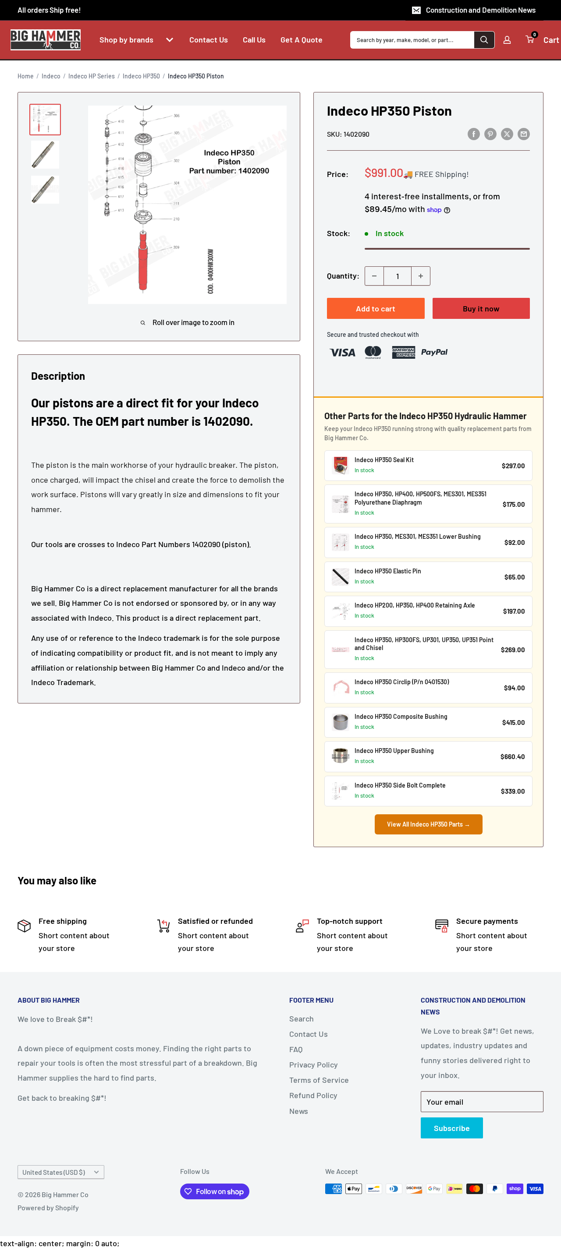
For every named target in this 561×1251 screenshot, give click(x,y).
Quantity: (343, 275)
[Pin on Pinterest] (490, 133)
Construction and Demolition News (481, 9)
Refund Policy (313, 1095)
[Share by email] (524, 133)
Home (26, 76)
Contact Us (308, 1034)
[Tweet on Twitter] (507, 133)
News (298, 1111)
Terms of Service (319, 1080)
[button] (169, 40)
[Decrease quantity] (374, 276)
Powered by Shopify (48, 1207)
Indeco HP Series (91, 76)
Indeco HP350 (141, 76)
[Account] (507, 40)
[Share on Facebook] (474, 133)
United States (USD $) (53, 1172)
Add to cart (375, 308)
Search (301, 1018)
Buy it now (481, 308)
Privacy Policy (313, 1064)
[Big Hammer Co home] (46, 39)
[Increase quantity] (421, 276)
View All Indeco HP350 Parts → (428, 824)
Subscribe (452, 1128)
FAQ (295, 1049)
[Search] (484, 40)
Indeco (51, 76)
